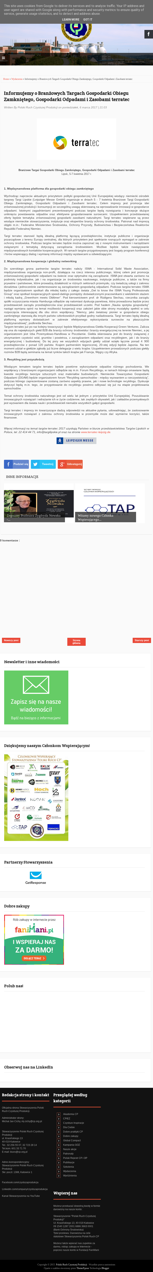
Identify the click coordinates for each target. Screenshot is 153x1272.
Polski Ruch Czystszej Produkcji (71, 1264)
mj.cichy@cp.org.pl (32, 1121)
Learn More (70, 19)
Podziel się (21, 464)
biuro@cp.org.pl (18, 1151)
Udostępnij (74, 464)
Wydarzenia (17, 79)
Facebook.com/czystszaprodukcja (20, 1182)
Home (6, 79)
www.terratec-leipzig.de (95, 432)
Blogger (105, 1268)
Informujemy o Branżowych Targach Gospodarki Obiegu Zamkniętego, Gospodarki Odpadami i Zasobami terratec (66, 96)
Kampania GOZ (71, 1144)
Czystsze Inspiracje (73, 1123)
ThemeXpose (82, 1268)
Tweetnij (47, 464)
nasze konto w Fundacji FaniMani (81, 1250)
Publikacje (69, 1162)
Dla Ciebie (69, 1127)
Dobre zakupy (70, 1136)
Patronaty (68, 1153)
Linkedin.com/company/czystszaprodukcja (25, 1189)
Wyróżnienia (70, 1175)
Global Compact (72, 1140)
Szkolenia (68, 1166)
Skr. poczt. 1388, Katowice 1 (17, 1172)
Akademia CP (70, 1114)
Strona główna (76, 642)
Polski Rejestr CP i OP (75, 1158)
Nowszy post (11, 640)
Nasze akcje (69, 1149)
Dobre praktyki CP (73, 1131)
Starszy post (142, 640)
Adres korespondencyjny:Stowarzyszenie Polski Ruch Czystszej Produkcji (23, 1165)
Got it (87, 19)
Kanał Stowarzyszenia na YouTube (21, 1196)
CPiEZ (66, 1118)
